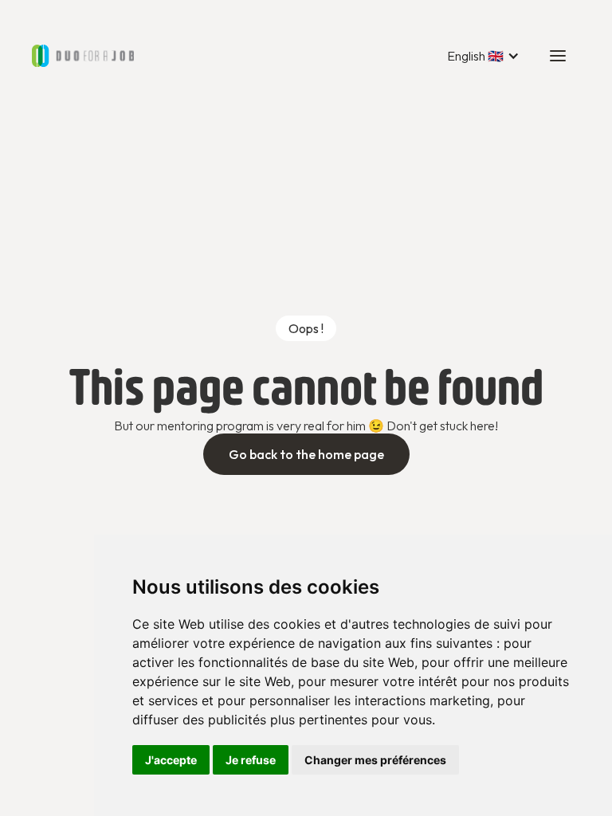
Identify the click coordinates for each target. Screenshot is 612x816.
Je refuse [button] (251, 760)
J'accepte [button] (171, 760)
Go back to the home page (306, 454)
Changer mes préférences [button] (375, 760)
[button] (483, 56)
